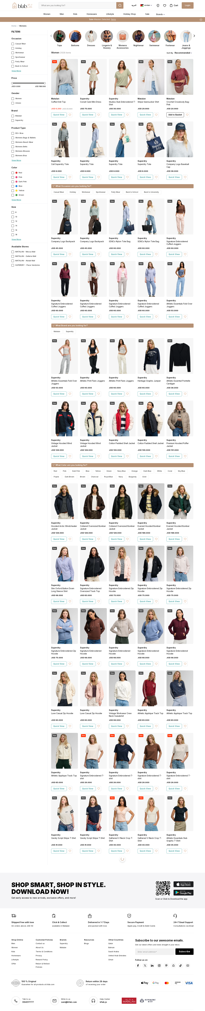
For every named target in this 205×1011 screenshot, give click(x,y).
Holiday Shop (129, 14)
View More (16, 71)
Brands (159, 14)
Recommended (182, 53)
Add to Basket (175, 114)
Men (62, 14)
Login (187, 5)
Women (46, 14)
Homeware (92, 14)
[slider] (12, 83)
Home (13, 26)
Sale (147, 14)
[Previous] (51, 36)
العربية (134, 5)
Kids (75, 14)
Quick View (58, 114)
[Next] (194, 36)
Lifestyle (110, 14)
